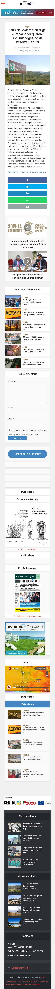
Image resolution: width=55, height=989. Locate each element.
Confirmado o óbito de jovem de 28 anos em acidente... (32, 838)
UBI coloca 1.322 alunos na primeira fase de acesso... (33, 743)
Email (11, 419)
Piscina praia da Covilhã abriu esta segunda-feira (32, 921)
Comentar (36, 48)
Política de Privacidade (31, 985)
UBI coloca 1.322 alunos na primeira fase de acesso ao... (33, 339)
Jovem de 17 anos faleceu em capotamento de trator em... (33, 314)
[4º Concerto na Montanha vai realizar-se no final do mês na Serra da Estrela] (15, 714)
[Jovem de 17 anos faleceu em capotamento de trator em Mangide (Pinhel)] (15, 729)
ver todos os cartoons (27, 549)
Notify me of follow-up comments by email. (28, 430)
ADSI (43, 977)
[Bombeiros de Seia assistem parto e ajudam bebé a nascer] (15, 773)
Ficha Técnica (22, 982)
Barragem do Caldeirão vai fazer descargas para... (33, 758)
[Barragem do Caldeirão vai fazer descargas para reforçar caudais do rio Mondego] (15, 758)
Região (27, 27)
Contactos (44, 982)
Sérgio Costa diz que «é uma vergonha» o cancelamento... (32, 898)
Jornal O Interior (21, 967)
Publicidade (33, 982)
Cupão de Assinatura (13, 985)
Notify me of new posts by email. (24, 435)
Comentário (13, 381)
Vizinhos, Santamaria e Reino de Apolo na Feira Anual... (32, 302)
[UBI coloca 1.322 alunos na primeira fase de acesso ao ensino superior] (15, 744)
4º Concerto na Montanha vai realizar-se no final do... (33, 714)
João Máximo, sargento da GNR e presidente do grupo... (32, 826)
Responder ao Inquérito (27, 453)
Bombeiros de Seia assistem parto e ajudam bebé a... (33, 774)
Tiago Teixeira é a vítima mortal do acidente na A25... (32, 850)
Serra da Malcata (38, 172)
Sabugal (25, 172)
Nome (11, 407)
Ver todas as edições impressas (27, 616)
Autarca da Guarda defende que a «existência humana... (31, 886)
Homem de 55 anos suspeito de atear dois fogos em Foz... (34, 327)
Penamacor (14, 172)
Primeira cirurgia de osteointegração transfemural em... (30, 861)
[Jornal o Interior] (27, 3)
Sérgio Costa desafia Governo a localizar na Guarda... (31, 910)
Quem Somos (10, 982)
